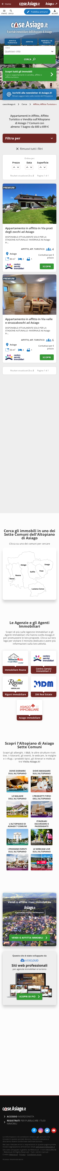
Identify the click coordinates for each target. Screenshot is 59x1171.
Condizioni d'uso (34, 1154)
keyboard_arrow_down (18, 167)
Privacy (22, 1154)
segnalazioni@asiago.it (45, 1146)
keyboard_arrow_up (14, 167)
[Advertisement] (29, 409)
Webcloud (13, 1154)
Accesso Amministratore (13, 1159)
